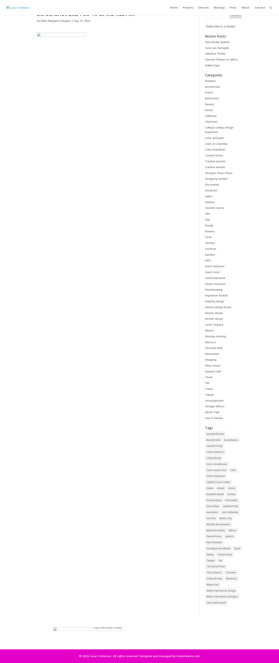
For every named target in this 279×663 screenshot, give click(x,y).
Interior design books (218, 307)
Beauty (209, 104)
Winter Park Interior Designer (222, 596)
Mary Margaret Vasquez (56, 21)
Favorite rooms (214, 208)
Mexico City (226, 518)
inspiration (212, 512)
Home (174, 7)
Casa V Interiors (215, 452)
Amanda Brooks (215, 434)
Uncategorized (214, 400)
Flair (207, 219)
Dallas (209, 488)
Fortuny (210, 243)
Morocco (210, 342)
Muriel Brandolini (215, 530)
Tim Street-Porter (215, 566)
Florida (209, 225)
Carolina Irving (214, 445)
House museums (215, 284)
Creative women (215, 167)
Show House (213, 365)
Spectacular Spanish (217, 42)
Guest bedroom (215, 266)
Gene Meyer (212, 506)
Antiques (210, 81)
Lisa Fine (211, 518)
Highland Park (230, 506)
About (245, 7)
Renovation (212, 354)
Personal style (213, 348)
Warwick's (231, 578)
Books (209, 110)
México (232, 530)
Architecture (212, 87)
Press (233, 7)
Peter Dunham (214, 542)
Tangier (210, 560)
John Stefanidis (230, 512)
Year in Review (214, 418)
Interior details (214, 313)
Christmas (211, 121)
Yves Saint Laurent (216, 602)
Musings (219, 7)
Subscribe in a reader (220, 26)
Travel (209, 389)
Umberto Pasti (214, 578)
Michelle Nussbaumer (218, 524)
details (221, 488)
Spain (237, 548)
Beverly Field (213, 440)
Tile (207, 383)
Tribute (209, 395)
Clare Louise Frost (216, 470)
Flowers (210, 231)
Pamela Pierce (214, 536)
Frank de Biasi (214, 500)
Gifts (208, 260)
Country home (214, 155)
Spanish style (213, 371)
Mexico (209, 330)
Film (207, 214)
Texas (209, 377)
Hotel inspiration (215, 278)
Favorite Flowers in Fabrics (221, 59)
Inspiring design (214, 301)
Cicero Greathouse (216, 464)
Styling (210, 554)
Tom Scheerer (214, 572)
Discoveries (212, 184)
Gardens (210, 254)
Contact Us (185, 635)
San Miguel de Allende (218, 548)
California (211, 116)
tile (220, 560)
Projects (188, 7)
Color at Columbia (216, 144)
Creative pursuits (215, 161)
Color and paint (214, 138)
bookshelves (231, 440)
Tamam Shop (225, 554)
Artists (209, 92)
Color (233, 470)
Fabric (208, 196)
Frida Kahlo (231, 500)
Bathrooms (212, 98)
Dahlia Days (212, 65)
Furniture (210, 249)
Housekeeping (214, 289)
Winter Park (212, 412)
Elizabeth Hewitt (215, 494)
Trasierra (231, 572)
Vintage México (215, 406)
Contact (260, 7)
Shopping (211, 359)
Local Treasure (214, 324)
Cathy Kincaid (213, 458)
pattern (229, 536)
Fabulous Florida (215, 53)
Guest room (212, 272)
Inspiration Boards (216, 295)
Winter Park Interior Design (221, 590)
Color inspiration (215, 149)
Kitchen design (214, 319)
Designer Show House (218, 173)
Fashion (210, 202)
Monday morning (215, 336)
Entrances (211, 190)
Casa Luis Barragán (217, 48)
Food (208, 237)
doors (231, 488)
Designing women (216, 178)
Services (203, 7)
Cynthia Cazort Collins (218, 482)
